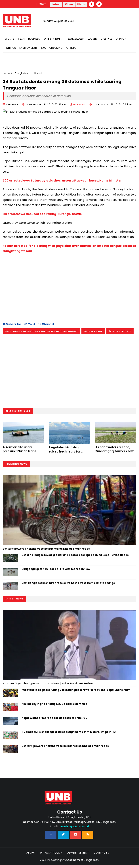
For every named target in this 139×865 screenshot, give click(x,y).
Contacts (101, 852)
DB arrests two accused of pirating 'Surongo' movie (42, 214)
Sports (9, 39)
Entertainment (53, 39)
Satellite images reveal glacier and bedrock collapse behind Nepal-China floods (75, 555)
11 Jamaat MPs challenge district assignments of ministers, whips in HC (69, 732)
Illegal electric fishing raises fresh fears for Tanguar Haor (65, 451)
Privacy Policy (51, 852)
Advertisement (78, 852)
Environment (28, 48)
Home (6, 73)
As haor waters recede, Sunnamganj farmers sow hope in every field (114, 451)
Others (71, 48)
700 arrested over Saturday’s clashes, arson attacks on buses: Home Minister (62, 180)
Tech (21, 39)
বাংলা (42, 4)
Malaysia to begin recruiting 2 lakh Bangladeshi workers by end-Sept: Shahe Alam (76, 690)
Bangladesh (76, 39)
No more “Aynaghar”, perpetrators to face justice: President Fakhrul (48, 683)
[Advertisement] (69, 287)
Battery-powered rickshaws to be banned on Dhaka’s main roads (46, 549)
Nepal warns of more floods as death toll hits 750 (54, 718)
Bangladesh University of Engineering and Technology (41, 331)
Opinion (120, 39)
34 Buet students (120, 331)
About (31, 852)
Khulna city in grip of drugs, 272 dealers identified (54, 704)
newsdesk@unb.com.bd (69, 826)
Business (34, 39)
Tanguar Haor (93, 331)
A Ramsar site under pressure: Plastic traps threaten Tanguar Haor (20, 451)
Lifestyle (106, 39)
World (92, 39)
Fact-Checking (52, 48)
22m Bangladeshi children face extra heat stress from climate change (68, 583)
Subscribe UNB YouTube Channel (29, 324)
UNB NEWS (79, 104)
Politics (10, 48)
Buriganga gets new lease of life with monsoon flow (56, 569)
